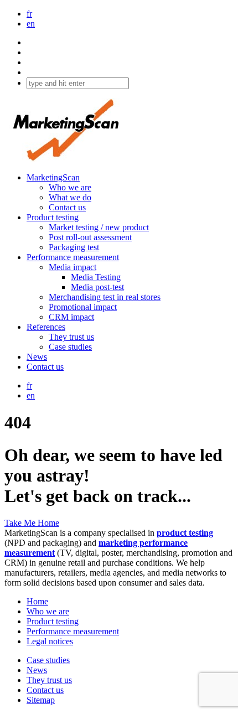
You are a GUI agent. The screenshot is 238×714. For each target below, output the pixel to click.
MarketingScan (53, 177)
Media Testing (96, 277)
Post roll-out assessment (90, 237)
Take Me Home (31, 522)
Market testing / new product (99, 227)
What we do (70, 197)
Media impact (72, 267)
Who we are (70, 187)
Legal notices (50, 641)
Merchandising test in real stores (105, 297)
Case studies (70, 346)
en (31, 23)
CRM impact (71, 317)
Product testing (53, 217)
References (46, 327)
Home (37, 601)
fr (29, 13)
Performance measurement (73, 257)
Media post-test (97, 287)
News (37, 356)
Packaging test (74, 247)
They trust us (71, 337)
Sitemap (41, 700)
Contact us (67, 207)
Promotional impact (83, 307)
